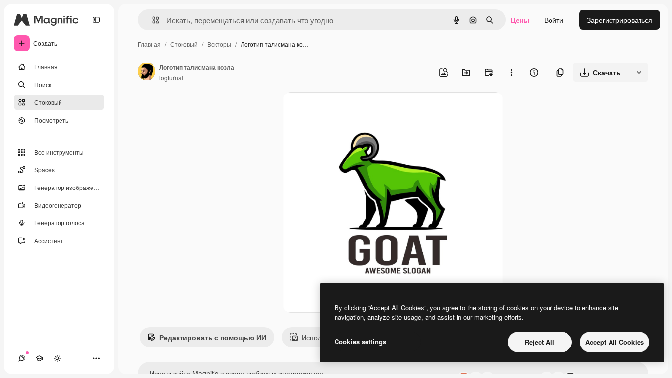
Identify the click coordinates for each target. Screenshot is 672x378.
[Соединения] (22, 358)
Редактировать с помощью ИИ (212, 337)
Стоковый (184, 44)
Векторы (219, 44)
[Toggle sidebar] (96, 20)
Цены (520, 20)
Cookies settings (360, 341)
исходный (349, 111)
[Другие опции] (511, 72)
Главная (149, 44)
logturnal (171, 77)
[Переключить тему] (57, 358)
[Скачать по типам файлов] (638, 72)
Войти (553, 20)
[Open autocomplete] (151, 20)
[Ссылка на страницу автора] (146, 72)
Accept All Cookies (614, 341)
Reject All (539, 341)
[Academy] (39, 358)
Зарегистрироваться (619, 20)
